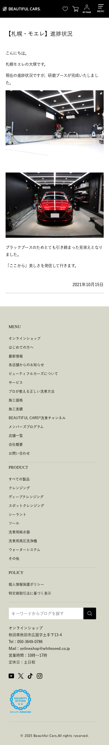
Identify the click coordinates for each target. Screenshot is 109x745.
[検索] (89, 613)
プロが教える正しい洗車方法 (32, 391)
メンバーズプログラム (26, 427)
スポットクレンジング (26, 505)
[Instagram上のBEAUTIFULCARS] (39, 676)
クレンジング (19, 488)
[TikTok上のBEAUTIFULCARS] (30, 676)
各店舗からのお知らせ (26, 365)
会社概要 (16, 444)
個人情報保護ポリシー (26, 584)
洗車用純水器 (19, 532)
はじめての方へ (21, 347)
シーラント (17, 514)
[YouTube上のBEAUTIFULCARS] (11, 676)
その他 (14, 558)
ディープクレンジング (26, 497)
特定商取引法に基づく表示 (30, 593)
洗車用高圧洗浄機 (23, 541)
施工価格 (16, 400)
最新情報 (16, 356)
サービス (16, 382)
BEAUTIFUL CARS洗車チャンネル (37, 418)
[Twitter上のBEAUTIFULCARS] (21, 676)
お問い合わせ (19, 453)
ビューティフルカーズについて (33, 373)
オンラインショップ (25, 338)
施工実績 (16, 409)
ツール (14, 523)
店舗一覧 (16, 435)
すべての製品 (19, 479)
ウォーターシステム (24, 549)
